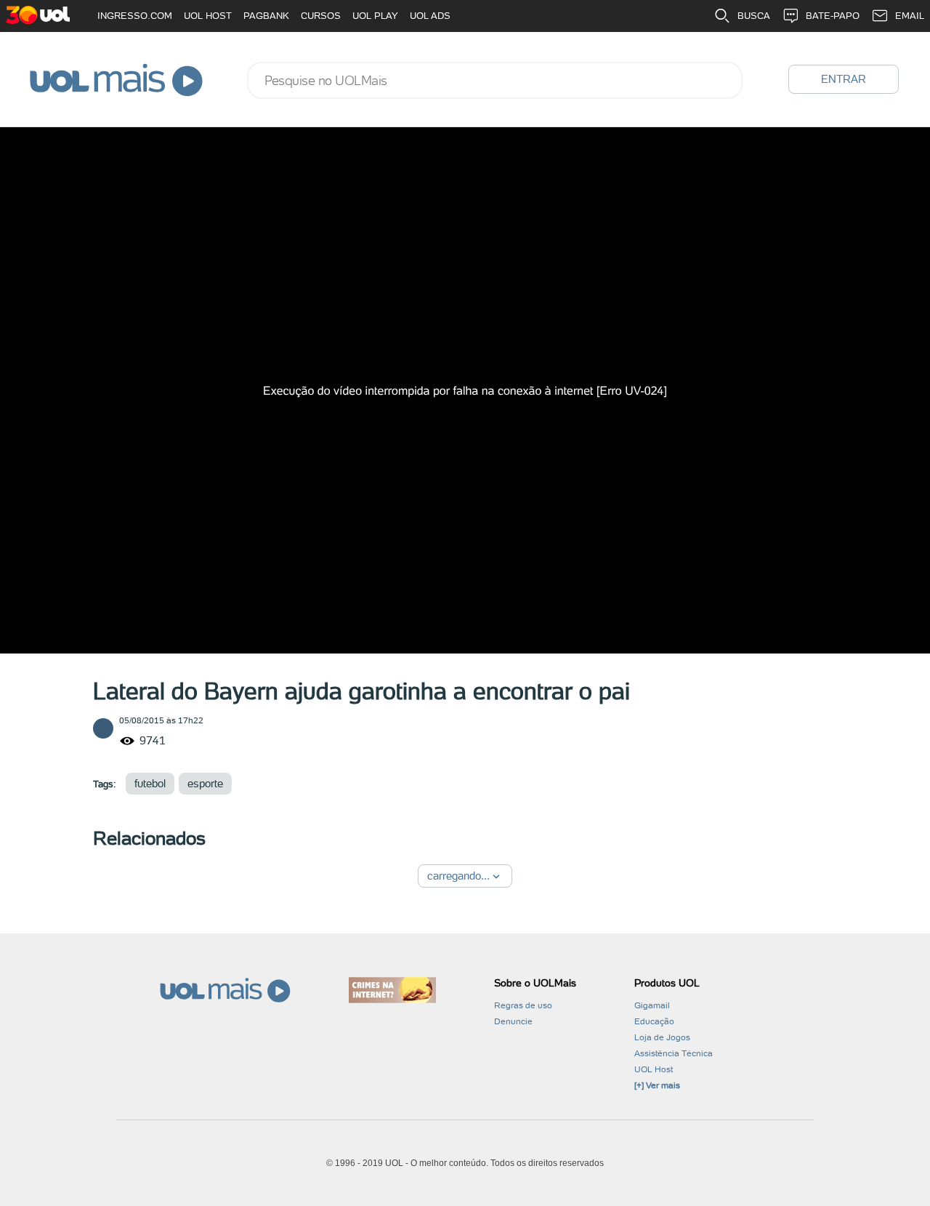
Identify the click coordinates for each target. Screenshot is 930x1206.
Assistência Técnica (673, 1053)
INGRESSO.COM (134, 15)
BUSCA (753, 15)
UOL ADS (430, 15)
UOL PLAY (375, 15)
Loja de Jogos (662, 1037)
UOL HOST (208, 15)
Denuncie (513, 1021)
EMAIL (909, 15)
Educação (654, 1021)
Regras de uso (523, 1005)
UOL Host (653, 1069)
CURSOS (321, 15)
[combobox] (495, 80)
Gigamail (652, 1005)
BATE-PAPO (833, 15)
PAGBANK (266, 15)
